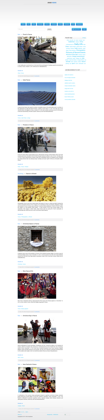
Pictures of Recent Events (75, 52)
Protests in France (28, 125)
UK (80, 58)
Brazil (77, 40)
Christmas (20, 264)
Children (77, 41)
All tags (84, 37)
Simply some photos (78, 56)
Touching (20, 173)
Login (84, 29)
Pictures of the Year (72, 54)
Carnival (80, 40)
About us (20, 414)
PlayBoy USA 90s (68, 80)
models (79, 61)
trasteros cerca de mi (69, 91)
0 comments (36, 76)
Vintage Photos (80, 59)
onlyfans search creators (70, 83)
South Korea (69, 58)
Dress (67, 46)
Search (49, 29)
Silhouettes (69, 56)
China (81, 42)
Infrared (30, 216)
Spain (74, 58)
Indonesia (80, 48)
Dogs (84, 44)
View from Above (73, 59)
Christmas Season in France (31, 224)
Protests (26, 166)
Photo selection (72, 50)
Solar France (26, 80)
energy (28, 117)
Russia (84, 54)
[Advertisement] (52, 13)
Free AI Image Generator (70, 77)
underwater (81, 63)
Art (74, 40)
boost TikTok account (69, 96)
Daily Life (78, 44)
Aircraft (71, 40)
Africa (68, 40)
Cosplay (19, 405)
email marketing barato (70, 94)
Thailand (77, 58)
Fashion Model (73, 46)
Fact (19, 34)
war (85, 63)
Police (19, 166)
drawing (75, 61)
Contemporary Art (70, 44)
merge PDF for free (69, 88)
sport (73, 63)
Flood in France (27, 34)
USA (83, 58)
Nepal (67, 50)
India (76, 48)
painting (67, 63)
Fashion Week (79, 46)
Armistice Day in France (30, 315)
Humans (72, 48)
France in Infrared (31, 173)
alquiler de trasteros (69, 74)
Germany (68, 48)
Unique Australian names (70, 85)
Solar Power (23, 117)
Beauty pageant (24, 308)
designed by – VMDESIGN (52, 414)
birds (72, 61)
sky (70, 63)
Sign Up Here (77, 29)
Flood (19, 73)
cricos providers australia (70, 99)
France (22, 73)
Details (19, 70)
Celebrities (71, 42)
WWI (19, 357)
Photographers (24, 216)
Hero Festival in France (29, 364)
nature (83, 61)
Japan (84, 48)
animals (68, 61)
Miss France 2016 (28, 271)
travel (76, 63)
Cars (84, 40)
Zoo (85, 59)
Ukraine (67, 59)
